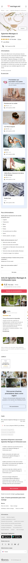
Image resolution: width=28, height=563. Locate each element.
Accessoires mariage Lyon (7, 434)
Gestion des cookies (19, 521)
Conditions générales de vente (8, 519)
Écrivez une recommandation (14, 291)
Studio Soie (7, 198)
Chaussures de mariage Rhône (8, 432)
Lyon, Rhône (6, 42)
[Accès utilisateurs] (26, 6)
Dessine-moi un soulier (10, 103)
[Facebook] (2, 544)
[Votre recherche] (2, 15)
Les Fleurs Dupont (9, 126)
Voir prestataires (14, 406)
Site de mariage (20, 529)
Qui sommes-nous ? (17, 527)
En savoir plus (4, 73)
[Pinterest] (8, 544)
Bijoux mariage (14, 506)
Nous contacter (14, 488)
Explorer (22, 28)
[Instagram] (12, 544)
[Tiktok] (18, 544)
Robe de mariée (5, 506)
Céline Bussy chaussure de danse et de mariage (14, 174)
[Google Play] (17, 538)
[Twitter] (5, 544)
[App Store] (6, 538)
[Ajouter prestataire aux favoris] (26, 15)
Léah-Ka (6, 150)
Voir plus (14, 272)
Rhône (3, 10)
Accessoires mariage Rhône (8, 429)
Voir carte (22, 421)
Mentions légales (11, 517)
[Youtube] (15, 544)
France (6, 551)
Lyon (7, 10)
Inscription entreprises (6, 527)
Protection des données (6, 521)
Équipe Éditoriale (5, 529)
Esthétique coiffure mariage (7, 508)
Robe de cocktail (19, 508)
